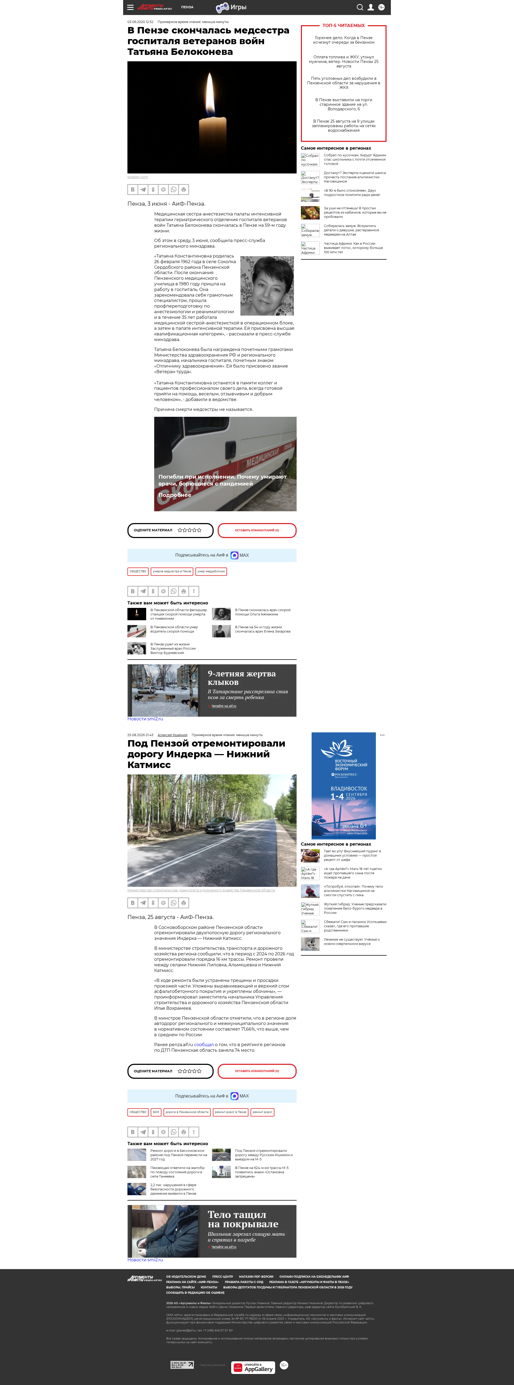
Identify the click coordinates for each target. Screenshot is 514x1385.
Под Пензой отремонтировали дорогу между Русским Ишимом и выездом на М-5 (264, 1155)
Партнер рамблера (212, 1365)
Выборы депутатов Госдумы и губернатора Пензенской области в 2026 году (288, 1287)
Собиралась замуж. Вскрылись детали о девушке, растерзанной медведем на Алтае (351, 230)
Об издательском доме (186, 1276)
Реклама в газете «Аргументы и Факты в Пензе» (309, 1282)
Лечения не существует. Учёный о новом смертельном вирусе (352, 941)
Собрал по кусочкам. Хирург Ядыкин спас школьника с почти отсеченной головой (355, 159)
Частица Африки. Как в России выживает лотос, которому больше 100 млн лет (353, 247)
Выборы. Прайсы (180, 1287)
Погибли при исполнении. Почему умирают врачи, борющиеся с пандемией (222, 480)
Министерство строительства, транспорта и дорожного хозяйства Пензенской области (201, 890)
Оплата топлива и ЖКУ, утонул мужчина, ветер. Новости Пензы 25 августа (344, 62)
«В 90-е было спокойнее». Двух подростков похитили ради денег (352, 192)
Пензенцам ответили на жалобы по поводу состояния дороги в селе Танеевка (177, 1172)
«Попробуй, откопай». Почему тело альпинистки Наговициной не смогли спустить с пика (353, 890)
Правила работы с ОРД (244, 1282)
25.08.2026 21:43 (140, 735)
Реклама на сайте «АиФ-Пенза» (192, 1282)
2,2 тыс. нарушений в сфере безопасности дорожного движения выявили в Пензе (173, 1189)
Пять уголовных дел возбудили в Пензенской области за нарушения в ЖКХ (343, 83)
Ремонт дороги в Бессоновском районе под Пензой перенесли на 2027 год (178, 1155)
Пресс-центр (222, 1276)
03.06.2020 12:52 (140, 22)
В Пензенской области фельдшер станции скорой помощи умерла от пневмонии (178, 614)
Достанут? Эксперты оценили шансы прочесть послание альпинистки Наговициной (355, 177)
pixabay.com (137, 177)
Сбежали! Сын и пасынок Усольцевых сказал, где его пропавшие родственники (355, 926)
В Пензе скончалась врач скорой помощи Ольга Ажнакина (262, 612)
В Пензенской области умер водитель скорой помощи (174, 629)
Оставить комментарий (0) (257, 530)
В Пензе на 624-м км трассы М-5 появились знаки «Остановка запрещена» (262, 1172)
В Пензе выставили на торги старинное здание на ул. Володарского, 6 (343, 104)
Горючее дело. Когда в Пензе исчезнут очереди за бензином (344, 40)
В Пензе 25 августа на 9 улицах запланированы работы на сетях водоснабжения (344, 126)
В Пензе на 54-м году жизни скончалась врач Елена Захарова (262, 629)
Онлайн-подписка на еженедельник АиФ (314, 1276)
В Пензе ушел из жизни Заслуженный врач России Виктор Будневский (173, 648)
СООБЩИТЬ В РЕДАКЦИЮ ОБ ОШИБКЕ (195, 1293)
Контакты (209, 1287)
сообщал (204, 1044)
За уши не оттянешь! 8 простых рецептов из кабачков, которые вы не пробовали (355, 212)
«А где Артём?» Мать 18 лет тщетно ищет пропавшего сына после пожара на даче (353, 873)
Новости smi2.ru (145, 718)
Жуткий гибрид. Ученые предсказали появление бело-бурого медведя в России (355, 908)
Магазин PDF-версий (256, 1276)
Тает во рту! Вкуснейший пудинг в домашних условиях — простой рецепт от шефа (352, 855)
